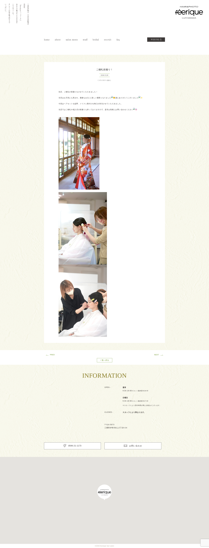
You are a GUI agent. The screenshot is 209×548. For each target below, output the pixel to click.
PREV (52, 355)
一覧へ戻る (104, 360)
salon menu (72, 39)
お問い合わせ (135, 446)
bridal (96, 39)
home (47, 39)
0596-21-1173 (74, 446)
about (58, 39)
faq (118, 39)
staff (85, 39)
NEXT (156, 355)
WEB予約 (155, 39)
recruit (107, 39)
